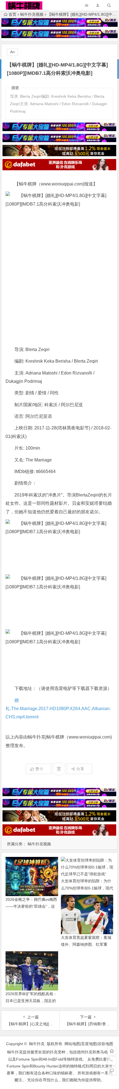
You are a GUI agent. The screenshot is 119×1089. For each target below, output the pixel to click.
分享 (80, 769)
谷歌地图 (105, 1044)
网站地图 (72, 1044)
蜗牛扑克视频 (31, 14)
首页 (12, 14)
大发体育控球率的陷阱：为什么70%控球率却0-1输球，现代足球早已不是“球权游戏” (87, 888)
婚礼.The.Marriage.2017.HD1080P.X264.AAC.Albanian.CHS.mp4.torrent (58, 708)
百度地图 (89, 1044)
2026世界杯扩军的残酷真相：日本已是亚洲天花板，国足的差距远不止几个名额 (31, 1001)
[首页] (111, 1050)
